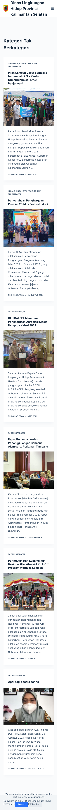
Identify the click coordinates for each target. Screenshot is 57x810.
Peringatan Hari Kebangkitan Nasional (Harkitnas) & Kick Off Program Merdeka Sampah (28, 564)
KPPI (24, 191)
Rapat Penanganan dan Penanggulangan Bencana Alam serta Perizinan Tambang (28, 443)
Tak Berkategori (16, 312)
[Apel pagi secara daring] (28, 706)
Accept (21, 804)
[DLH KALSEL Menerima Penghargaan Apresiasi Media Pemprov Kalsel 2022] (28, 349)
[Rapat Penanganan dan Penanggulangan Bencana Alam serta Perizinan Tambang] (28, 470)
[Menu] (52, 8)
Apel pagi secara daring (23, 681)
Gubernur (13, 63)
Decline (35, 804)
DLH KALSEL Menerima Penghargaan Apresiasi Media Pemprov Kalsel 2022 (27, 322)
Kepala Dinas (26, 63)
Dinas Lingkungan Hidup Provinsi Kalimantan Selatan (28, 8)
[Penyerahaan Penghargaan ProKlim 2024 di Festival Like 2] (28, 228)
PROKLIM (32, 191)
